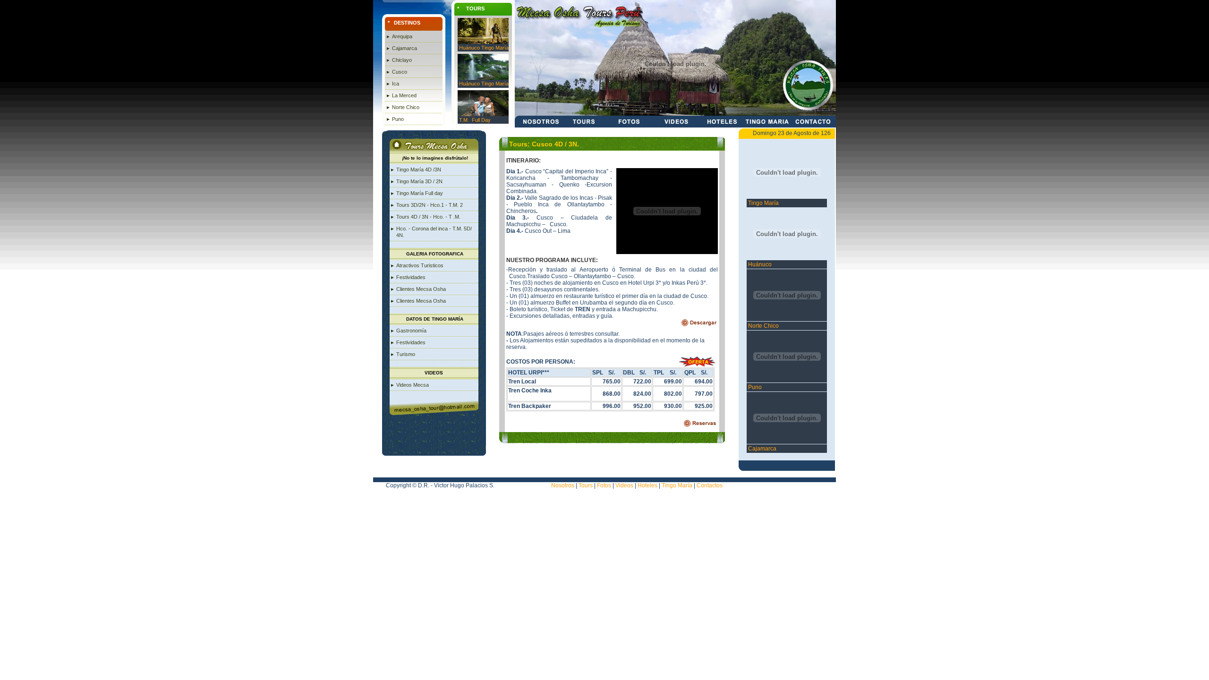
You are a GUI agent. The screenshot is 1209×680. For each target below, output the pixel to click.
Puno (398, 119)
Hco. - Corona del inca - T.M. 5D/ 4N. (434, 232)
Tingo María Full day (419, 193)
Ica (395, 83)
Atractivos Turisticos (419, 265)
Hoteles (646, 485)
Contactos (710, 485)
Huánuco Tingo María (484, 48)
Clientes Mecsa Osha (421, 289)
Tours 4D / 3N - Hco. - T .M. (428, 217)
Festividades (411, 277)
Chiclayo (402, 60)
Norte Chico (405, 107)
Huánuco (759, 264)
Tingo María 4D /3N (418, 169)
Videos (624, 485)
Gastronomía (411, 330)
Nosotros (562, 485)
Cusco (399, 72)
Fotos (604, 485)
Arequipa (402, 36)
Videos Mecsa (412, 385)
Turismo (405, 354)
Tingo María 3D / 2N (419, 181)
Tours (586, 485)
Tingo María (763, 203)
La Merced (404, 95)
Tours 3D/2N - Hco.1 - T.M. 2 (429, 205)
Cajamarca (404, 48)
